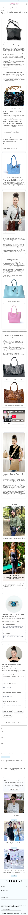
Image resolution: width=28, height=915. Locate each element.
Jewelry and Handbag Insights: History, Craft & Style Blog (13, 7)
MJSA (15, 676)
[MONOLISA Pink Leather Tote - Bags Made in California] (14, 314)
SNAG (19, 676)
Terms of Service (6, 761)
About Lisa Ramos (8, 711)
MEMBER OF (3, 893)
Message (2, 743)
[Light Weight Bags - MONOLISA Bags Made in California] (14, 211)
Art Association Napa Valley (8, 676)
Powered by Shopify (23, 913)
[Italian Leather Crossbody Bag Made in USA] (14, 96)
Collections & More (4, 890)
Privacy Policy (23, 760)
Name (2, 731)
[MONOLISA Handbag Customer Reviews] (14, 561)
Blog (14, 820)
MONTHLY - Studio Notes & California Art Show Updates (11, 902)
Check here (17, 906)
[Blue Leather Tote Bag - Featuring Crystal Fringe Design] (14, 289)
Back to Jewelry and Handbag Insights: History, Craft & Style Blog (15, 769)
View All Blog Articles (14, 789)
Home (2, 7)
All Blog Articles (18, 711)
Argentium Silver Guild (11, 678)
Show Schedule (7, 715)
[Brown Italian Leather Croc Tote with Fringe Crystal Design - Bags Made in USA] (14, 393)
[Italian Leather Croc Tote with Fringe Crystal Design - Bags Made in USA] (14, 367)
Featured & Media (4, 897)
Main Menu (3, 886)
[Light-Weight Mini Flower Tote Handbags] (14, 165)
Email (2, 737)
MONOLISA (5, 66)
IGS (17, 676)
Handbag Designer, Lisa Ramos (9, 232)
